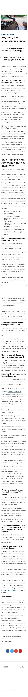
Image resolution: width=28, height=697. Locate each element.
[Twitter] (12, 651)
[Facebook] (7, 651)
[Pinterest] (20, 651)
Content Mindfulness (7, 34)
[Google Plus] (16, 651)
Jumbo (15, 600)
